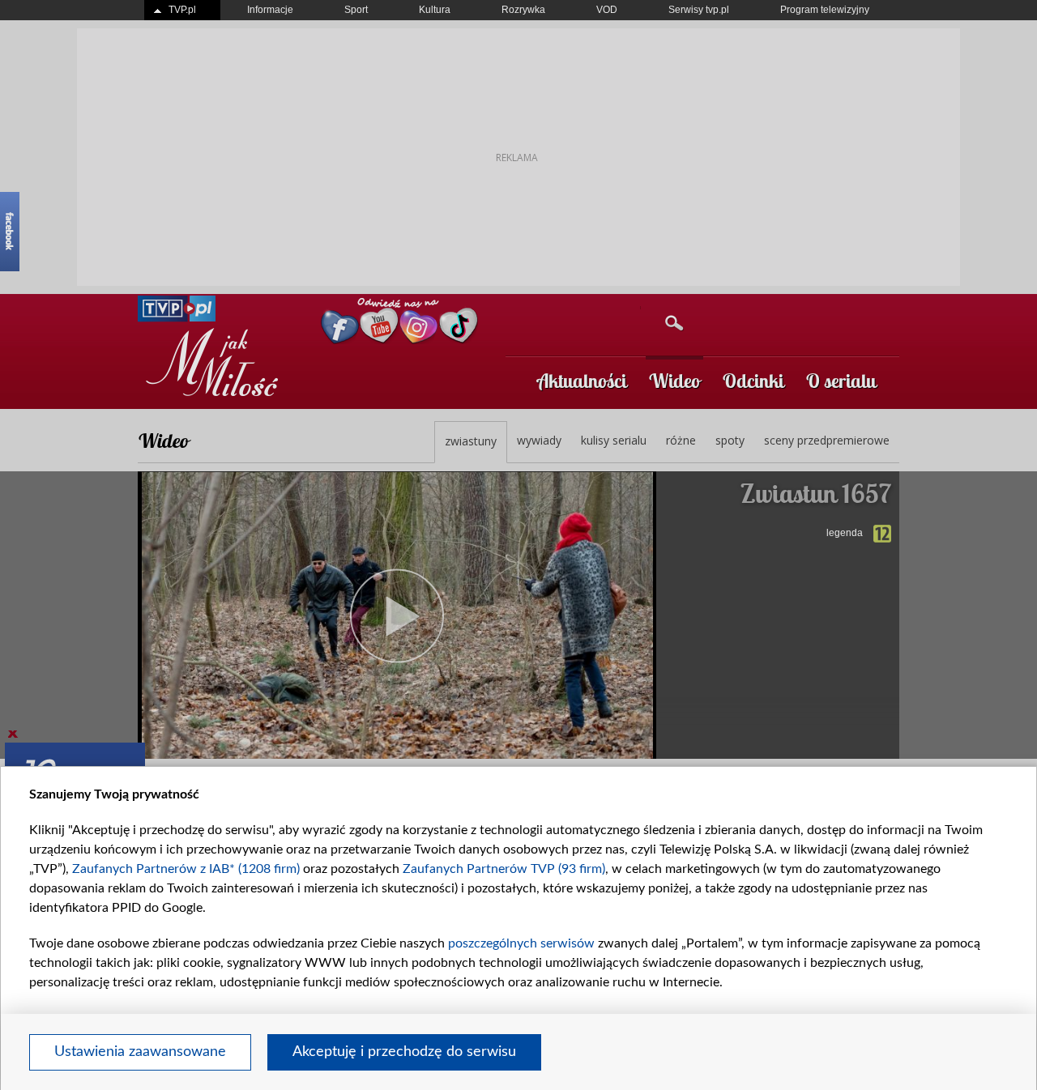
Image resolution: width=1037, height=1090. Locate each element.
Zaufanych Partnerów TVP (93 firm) (504, 868)
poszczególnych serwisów (521, 943)
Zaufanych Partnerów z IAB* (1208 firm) (186, 868)
